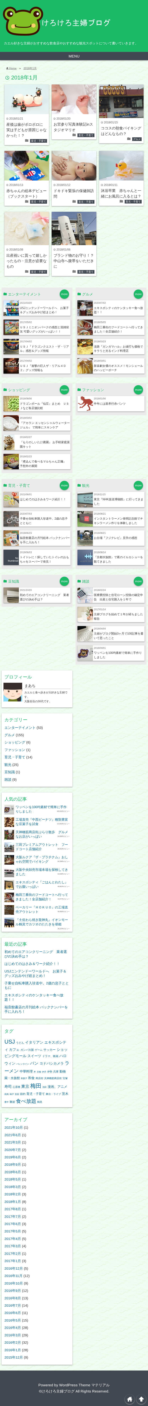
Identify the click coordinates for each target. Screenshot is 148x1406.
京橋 (39, 1072)
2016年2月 (12, 1342)
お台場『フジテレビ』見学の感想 (115, 537)
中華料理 (26, 1071)
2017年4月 (12, 1239)
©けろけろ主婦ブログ (57, 1391)
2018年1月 (30, 68)
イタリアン (34, 1042)
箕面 (17, 1094)
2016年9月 (12, 1291)
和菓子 (24, 1078)
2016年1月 (12, 1350)
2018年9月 (12, 1164)
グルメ (137, 139)
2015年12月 (13, 1357)
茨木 (65, 1094)
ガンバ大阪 (27, 1049)
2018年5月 (12, 1179)
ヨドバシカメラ (52, 1063)
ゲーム (38, 1050)
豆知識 (9, 772)
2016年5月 (12, 1320)
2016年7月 (12, 1305)
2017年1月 (12, 1261)
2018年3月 (12, 1187)
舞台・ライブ (53, 1094)
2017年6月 (12, 1224)
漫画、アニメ (57, 1087)
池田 (44, 1087)
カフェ (14, 1050)
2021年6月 (12, 1135)
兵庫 (56, 1071)
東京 (25, 1086)
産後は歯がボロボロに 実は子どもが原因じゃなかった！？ (26, 130)
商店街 (39, 1078)
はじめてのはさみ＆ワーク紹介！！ (43, 499)
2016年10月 (13, 1283)
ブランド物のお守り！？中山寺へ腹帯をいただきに (74, 260)
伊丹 (44, 1072)
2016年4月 (12, 1328)
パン (34, 1063)
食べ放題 (26, 1101)
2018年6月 (12, 1172)
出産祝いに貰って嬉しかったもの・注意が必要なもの (26, 260)
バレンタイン (22, 1064)
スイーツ (34, 1056)
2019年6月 (12, 1157)
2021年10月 (13, 1127)
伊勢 (49, 1071)
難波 (12, 1101)
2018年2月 (12, 1194)
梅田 (35, 1086)
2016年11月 (13, 1276)
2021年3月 (12, 1142)
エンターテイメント (20, 728)
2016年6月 (12, 1313)
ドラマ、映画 (50, 1056)
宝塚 (65, 1078)
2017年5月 (12, 1231)
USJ (9, 1041)
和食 (31, 1078)
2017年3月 (12, 1246)
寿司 (8, 1086)
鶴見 (39, 1102)
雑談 (7, 779)
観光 (7, 765)
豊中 (6, 1102)
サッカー (49, 1049)
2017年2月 (12, 1254)
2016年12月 (13, 1268)
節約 (22, 1093)
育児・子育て (38, 140)
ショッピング (14, 742)
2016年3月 (12, 1335)
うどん (20, 1042)
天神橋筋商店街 (53, 1078)
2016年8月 (12, 1298)
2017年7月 (12, 1217)
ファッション (14, 750)
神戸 (12, 1094)
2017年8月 (12, 1209)
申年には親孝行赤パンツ (110, 403)
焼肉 (6, 1094)
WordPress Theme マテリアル (84, 1385)
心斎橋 (16, 1087)
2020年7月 (12, 1150)
